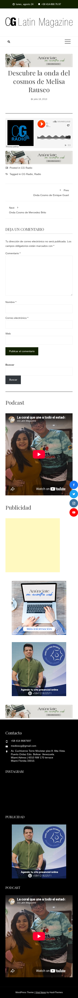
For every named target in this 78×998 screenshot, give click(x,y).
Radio (37, 174)
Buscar (9, 364)
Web (8, 333)
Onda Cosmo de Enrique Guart (51, 192)
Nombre (10, 302)
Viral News (40, 992)
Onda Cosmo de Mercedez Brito (27, 210)
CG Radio (26, 167)
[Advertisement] (32, 545)
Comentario (12, 253)
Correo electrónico (16, 317)
